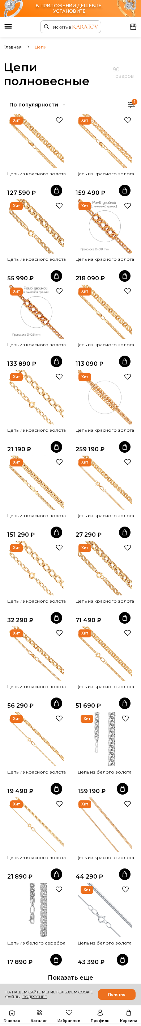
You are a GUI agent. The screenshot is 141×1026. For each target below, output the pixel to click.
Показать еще (70, 977)
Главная (13, 47)
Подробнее (34, 996)
